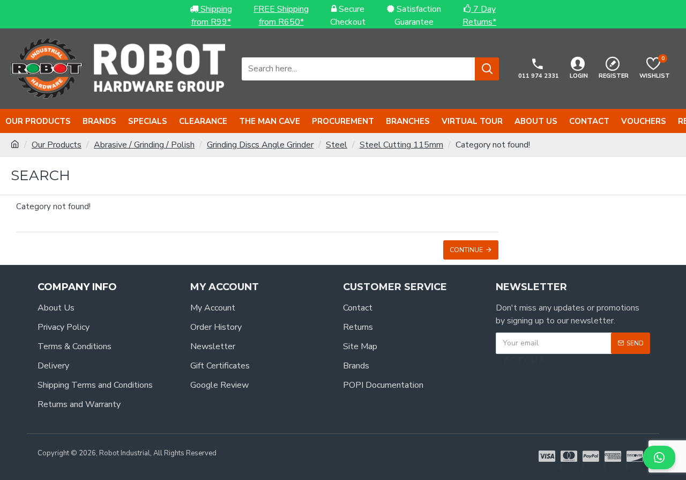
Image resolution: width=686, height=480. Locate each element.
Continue (466, 250)
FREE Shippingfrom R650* (281, 15)
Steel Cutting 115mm (401, 145)
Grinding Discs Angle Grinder (260, 145)
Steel (336, 145)
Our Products (56, 145)
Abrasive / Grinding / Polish (144, 145)
